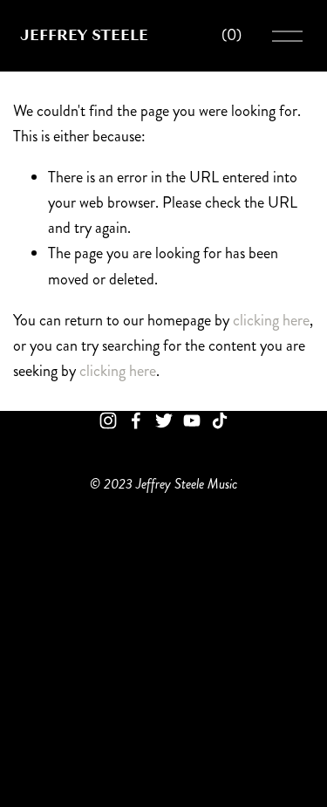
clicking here (271, 320)
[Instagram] (108, 420)
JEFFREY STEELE (84, 35)
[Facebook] (136, 420)
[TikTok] (219, 420)
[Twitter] (164, 420)
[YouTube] (192, 420)
